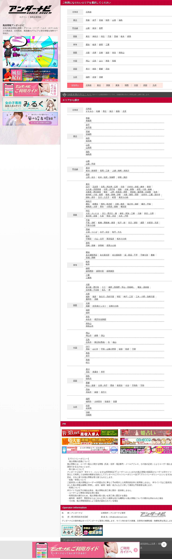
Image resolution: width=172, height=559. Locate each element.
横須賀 (123, 206)
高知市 (89, 392)
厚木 (102, 206)
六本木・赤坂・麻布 (135, 187)
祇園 (88, 306)
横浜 (88, 204)
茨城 (116, 36)
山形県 (89, 148)
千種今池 (144, 255)
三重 (107, 44)
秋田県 (89, 141)
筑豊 (115, 401)
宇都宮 (89, 239)
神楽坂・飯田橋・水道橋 (140, 192)
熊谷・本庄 (111, 216)
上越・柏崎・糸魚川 (120, 170)
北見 (124, 111)
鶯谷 (106, 192)
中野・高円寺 (109, 189)
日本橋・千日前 (92, 290)
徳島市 (89, 378)
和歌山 (121, 53)
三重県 (89, 278)
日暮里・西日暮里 (93, 192)
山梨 (88, 28)
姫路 (88, 296)
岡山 (88, 61)
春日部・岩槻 (91, 216)
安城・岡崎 (90, 257)
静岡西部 (89, 271)
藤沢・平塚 (146, 204)
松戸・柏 (121, 223)
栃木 (122, 36)
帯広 (105, 111)
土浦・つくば (91, 232)
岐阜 (94, 44)
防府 (127, 349)
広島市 (89, 342)
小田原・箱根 (112, 206)
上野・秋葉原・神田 (118, 192)
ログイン (23, 17)
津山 (103, 335)
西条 (112, 385)
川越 (139, 213)
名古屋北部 (104, 255)
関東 (75, 36)
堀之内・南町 (133, 204)
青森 (88, 20)
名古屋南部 (117, 255)
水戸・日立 (104, 232)
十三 (104, 287)
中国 (75, 61)
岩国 (121, 349)
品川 (88, 187)
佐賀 (94, 77)
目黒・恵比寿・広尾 (109, 187)
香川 (88, 69)
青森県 (89, 121)
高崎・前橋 (90, 245)
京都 (101, 53)
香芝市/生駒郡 (100, 319)
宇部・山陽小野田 (108, 349)
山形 (114, 20)
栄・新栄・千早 (131, 255)
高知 (107, 69)
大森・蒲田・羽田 (131, 194)
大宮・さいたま (92, 213)
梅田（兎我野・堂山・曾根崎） (121, 287)
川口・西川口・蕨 (109, 213)
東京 (88, 36)
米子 (88, 356)
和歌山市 (89, 326)
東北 (75, 20)
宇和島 (135, 385)
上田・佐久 (90, 177)
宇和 (142, 385)
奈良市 (89, 319)
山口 (101, 61)
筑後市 (107, 401)
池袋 (120, 189)
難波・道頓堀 (143, 287)
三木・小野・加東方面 (145, 296)
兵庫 (94, 53)
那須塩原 (110, 239)
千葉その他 (90, 225)
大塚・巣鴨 (129, 189)
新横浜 (95, 204)
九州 (75, 77)
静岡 (101, 44)
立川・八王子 (103, 197)
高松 (88, 372)
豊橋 (153, 255)
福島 (121, 20)
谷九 (104, 290)
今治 (127, 385)
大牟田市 (98, 401)
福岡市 (89, 401)
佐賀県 (89, 408)
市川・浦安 (133, 223)
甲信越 (75, 28)
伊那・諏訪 (122, 177)
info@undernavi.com (118, 517)
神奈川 (95, 36)
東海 (117, 85)
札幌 (98, 111)
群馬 (129, 36)
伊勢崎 (101, 245)
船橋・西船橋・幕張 (106, 223)
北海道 (89, 12)
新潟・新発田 (91, 170)
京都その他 (113, 306)
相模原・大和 (91, 206)
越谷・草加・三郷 (127, 213)
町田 (114, 197)
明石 (119, 296)
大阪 (88, 53)
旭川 (111, 111)
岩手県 (89, 127)
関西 (75, 53)
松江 (88, 362)
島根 (114, 61)
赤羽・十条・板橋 (144, 189)
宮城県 (89, 134)
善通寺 (95, 372)
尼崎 (96, 299)
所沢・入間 (149, 213)
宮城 (101, 20)
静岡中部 (100, 271)
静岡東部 (110, 271)
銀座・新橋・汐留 (113, 194)
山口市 (95, 349)
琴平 (103, 372)
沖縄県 (89, 415)
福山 (114, 342)
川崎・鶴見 (119, 204)
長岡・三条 (104, 170)
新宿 (149, 187)
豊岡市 (89, 299)
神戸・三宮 (128, 296)
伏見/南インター (99, 306)
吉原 (155, 192)
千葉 (109, 36)
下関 (134, 349)
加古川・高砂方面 (106, 296)
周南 (88, 349)
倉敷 (96, 335)
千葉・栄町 (90, 223)
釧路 (118, 111)
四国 (75, 69)
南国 (96, 392)
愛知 (88, 44)
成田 (142, 223)
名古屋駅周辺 (91, 255)
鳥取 (107, 61)
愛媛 (101, 69)
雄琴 (88, 313)
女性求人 (75, 85)
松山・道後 (90, 385)
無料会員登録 (35, 17)
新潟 (94, 28)
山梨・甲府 (90, 164)
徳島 (94, 69)
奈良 (114, 53)
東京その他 (123, 197)
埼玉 (103, 36)
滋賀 (107, 53)
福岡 (88, 77)
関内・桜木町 (106, 204)
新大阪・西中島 (92, 287)
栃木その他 (121, 239)
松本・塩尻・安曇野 (106, 177)
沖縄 (101, 77)
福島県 (89, 154)
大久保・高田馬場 (93, 189)
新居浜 (120, 385)
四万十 (104, 392)
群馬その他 (111, 245)
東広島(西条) (99, 342)
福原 (94, 296)
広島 (94, 61)
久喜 (102, 216)
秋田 (107, 20)
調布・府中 (90, 197)
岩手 (94, 20)
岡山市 (89, 335)
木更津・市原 (152, 223)
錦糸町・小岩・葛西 (94, 194)
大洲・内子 (103, 385)
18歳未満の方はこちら (79, 94)
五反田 (95, 187)
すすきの (89, 111)
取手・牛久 (117, 232)
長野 (101, 28)
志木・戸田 (123, 216)
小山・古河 (99, 239)
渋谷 (122, 187)
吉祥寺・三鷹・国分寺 (150, 194)
